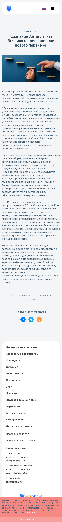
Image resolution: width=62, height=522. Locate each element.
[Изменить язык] (44, 8)
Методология (14, 373)
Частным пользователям (21, 347)
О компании (13, 380)
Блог (9, 386)
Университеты (15, 419)
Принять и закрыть (29, 519)
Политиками (30, 513)
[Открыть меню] (52, 8)
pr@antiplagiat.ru (14, 482)
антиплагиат (25, 295)
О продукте (13, 360)
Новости (11, 393)
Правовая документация (21, 399)
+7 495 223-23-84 (14, 457)
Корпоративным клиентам (22, 353)
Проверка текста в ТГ (19, 433)
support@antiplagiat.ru (16, 473)
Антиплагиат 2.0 (16, 412)
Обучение (12, 366)
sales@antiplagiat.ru (15, 460)
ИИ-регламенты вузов (19, 426)
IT (11, 295)
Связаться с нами (17, 448)
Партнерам (13, 406)
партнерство (44, 295)
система (31, 299)
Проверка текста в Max (20, 440)
